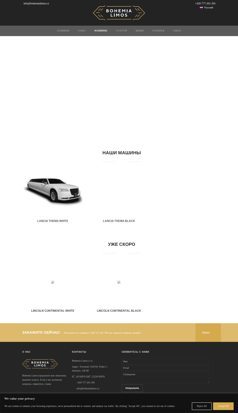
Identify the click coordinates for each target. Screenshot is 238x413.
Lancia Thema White (52, 220)
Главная (63, 31)
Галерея (158, 31)
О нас (82, 31)
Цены (140, 31)
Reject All (202, 406)
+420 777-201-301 (205, 3)
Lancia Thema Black (119, 220)
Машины (100, 31)
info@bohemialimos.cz (36, 3)
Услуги (121, 31)
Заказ (177, 31)
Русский (208, 7)
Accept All (223, 406)
